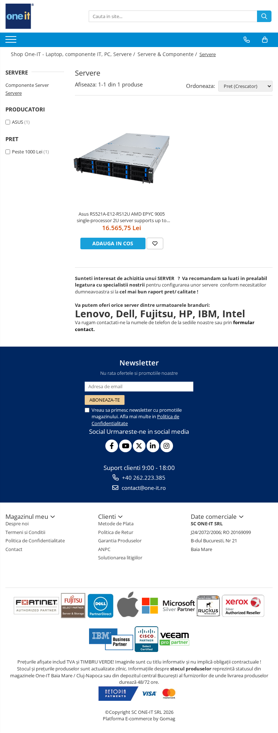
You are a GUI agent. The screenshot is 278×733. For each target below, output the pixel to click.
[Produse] (11, 41)
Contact (13, 549)
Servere (13, 93)
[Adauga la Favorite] (155, 243)
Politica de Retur (115, 532)
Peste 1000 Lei (27, 151)
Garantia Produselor (120, 540)
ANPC (104, 549)
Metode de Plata (116, 523)
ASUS (17, 122)
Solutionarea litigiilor (120, 557)
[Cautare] (264, 16)
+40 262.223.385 (143, 477)
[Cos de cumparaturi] (265, 40)
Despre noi (17, 523)
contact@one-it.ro (143, 487)
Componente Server (27, 85)
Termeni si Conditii (25, 532)
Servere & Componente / (168, 54)
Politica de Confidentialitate (35, 540)
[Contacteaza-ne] (247, 40)
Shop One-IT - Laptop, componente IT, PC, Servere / (73, 54)
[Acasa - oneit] (41, 16)
